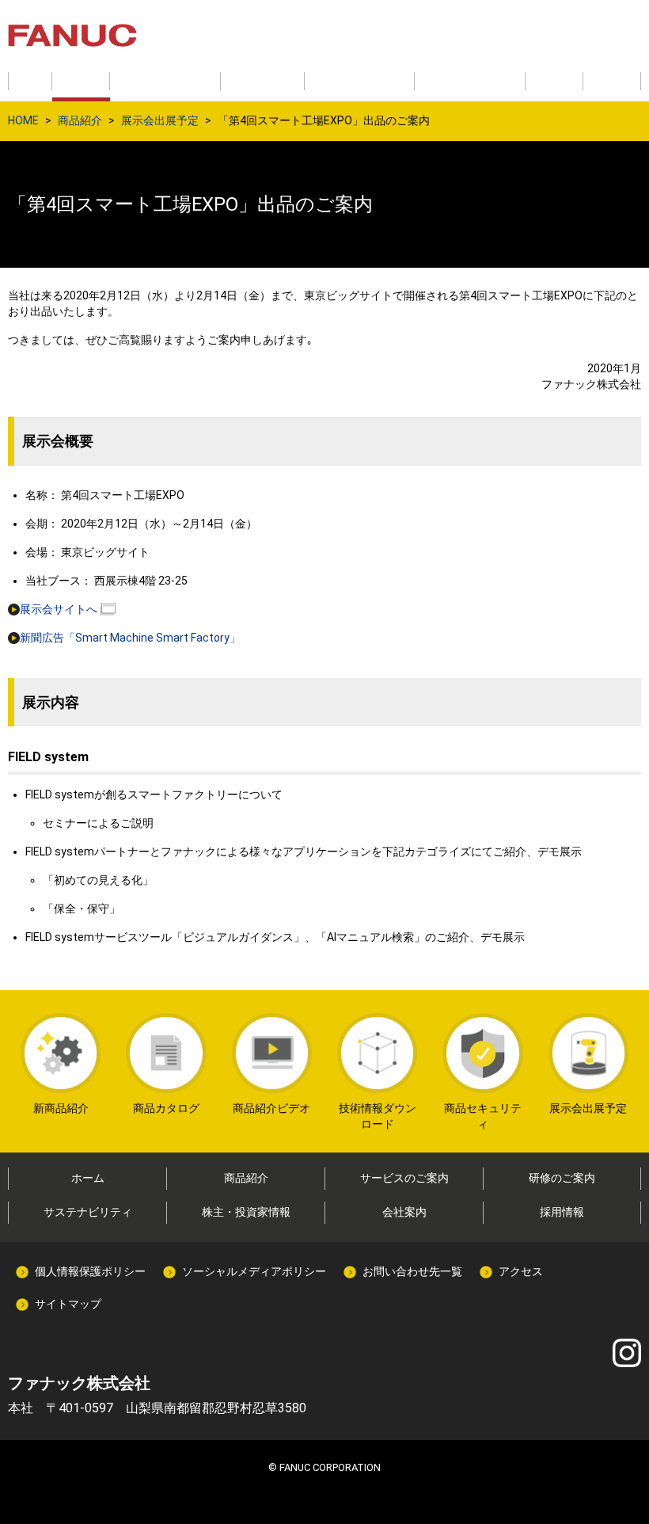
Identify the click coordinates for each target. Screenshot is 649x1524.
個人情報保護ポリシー (90, 1271)
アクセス (521, 1271)
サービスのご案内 (404, 1178)
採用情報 (562, 1212)
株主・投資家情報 (246, 1212)
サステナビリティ (88, 1212)
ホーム (87, 1178)
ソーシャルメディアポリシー (254, 1271)
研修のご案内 (562, 1178)
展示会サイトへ (58, 609)
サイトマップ (68, 1303)
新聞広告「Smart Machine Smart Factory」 (130, 637)
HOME (23, 120)
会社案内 (404, 1212)
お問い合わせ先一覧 (412, 1271)
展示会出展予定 (160, 120)
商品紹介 (80, 120)
